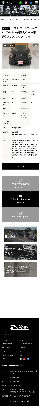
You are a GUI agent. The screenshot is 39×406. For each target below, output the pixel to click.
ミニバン (17, 20)
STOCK (9, 20)
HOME (2, 20)
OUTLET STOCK (7, 355)
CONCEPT (5, 340)
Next (37, 55)
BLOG (3, 359)
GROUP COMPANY (26, 344)
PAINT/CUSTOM (7, 344)
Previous (3, 55)
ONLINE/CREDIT (7, 348)
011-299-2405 (14, 377)
